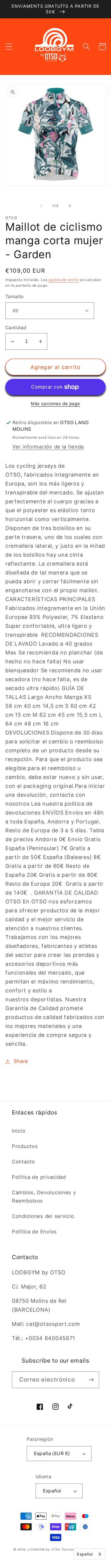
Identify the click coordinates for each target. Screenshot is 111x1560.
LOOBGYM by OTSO (44, 1549)
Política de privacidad (39, 1177)
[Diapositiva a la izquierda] (41, 205)
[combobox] (89, 1554)
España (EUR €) (52, 1453)
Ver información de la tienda (48, 447)
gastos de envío (63, 279)
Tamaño (14, 296)
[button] (9, 47)
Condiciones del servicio (43, 1216)
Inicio (18, 1131)
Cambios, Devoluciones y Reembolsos (44, 1196)
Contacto (23, 1162)
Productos (25, 1146)
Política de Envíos (34, 1232)
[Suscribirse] (91, 1379)
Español (52, 1491)
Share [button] (21, 1061)
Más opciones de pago (55, 403)
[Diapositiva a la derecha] (69, 205)
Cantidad (16, 327)
